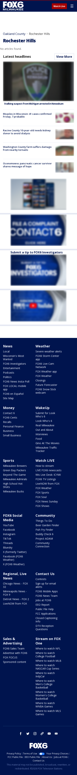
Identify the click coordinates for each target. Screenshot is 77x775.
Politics (7, 377)
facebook (21, 734)
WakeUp (43, 408)
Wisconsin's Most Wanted (13, 357)
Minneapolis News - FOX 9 (15, 593)
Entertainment (11, 368)
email (56, 734)
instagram (35, 734)
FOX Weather (44, 376)
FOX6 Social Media (12, 517)
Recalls (7, 422)
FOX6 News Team (47, 595)
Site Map (8, 398)
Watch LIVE (45, 460)
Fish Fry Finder (44, 529)
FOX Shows (42, 506)
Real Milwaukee (45, 425)
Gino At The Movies (47, 443)
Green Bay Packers (14, 470)
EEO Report (43, 604)
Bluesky (7, 547)
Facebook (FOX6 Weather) (13, 558)
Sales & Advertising (12, 640)
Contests (41, 579)
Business (8, 431)
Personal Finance (13, 426)
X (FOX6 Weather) (13, 564)
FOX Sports (42, 492)
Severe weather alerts (49, 351)
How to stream (45, 466)
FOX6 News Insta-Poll (16, 381)
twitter (28, 734)
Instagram (9, 534)
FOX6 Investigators (14, 363)
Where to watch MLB (48, 660)
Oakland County (14, 34)
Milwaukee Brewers (15, 466)
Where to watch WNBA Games (45, 704)
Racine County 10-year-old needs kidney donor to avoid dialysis (27, 132)
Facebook (9, 529)
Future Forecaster (46, 385)
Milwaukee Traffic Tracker (46, 449)
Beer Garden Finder (47, 525)
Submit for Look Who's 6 (45, 414)
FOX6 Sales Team (13, 648)
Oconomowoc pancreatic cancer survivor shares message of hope (27, 165)
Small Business (12, 435)
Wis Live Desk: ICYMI (48, 474)
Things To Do (44, 520)
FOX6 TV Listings (46, 479)
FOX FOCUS (10, 657)
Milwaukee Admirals (15, 479)
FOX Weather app (46, 371)
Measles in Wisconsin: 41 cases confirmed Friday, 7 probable (27, 115)
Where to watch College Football (45, 654)
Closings (41, 380)
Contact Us (45, 574)
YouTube (8, 525)
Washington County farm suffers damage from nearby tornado (27, 148)
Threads (8, 543)
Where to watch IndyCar (45, 674)
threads (42, 734)
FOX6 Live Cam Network (45, 365)
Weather (43, 346)
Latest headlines (17, 56)
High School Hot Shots (13, 485)
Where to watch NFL (48, 648)
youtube (49, 734)
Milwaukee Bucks (13, 491)
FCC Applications (46, 613)
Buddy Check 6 (44, 534)
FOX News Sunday (47, 501)
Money (8, 408)
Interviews (42, 434)
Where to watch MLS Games (48, 712)
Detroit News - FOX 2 (16, 599)
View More (64, 57)
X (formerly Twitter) (15, 552)
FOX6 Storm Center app (47, 357)
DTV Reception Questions (45, 627)
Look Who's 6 (44, 421)
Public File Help (45, 609)
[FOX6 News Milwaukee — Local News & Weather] (14, 5)
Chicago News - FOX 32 (15, 585)
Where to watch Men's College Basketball (45, 684)
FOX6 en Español (13, 393)
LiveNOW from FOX (47, 483)
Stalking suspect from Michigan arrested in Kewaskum (33, 103)
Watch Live (59, 6)
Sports (8, 460)
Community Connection (43, 544)
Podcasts (8, 372)
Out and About (44, 430)
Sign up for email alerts (46, 585)
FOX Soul (41, 497)
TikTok (7, 538)
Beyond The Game (14, 474)
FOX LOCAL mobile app (14, 387)
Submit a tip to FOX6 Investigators (36, 252)
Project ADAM (44, 538)
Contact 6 (9, 413)
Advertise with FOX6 (15, 653)
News (7, 346)
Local (6, 351)
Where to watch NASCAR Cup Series (47, 666)
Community (45, 515)
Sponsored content (14, 662)
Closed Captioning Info (46, 619)
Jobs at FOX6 (43, 600)
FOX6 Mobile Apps (47, 591)
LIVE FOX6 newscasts (48, 470)
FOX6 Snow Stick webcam (46, 391)
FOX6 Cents (10, 417)
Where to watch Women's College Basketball (46, 695)
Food (39, 438)
